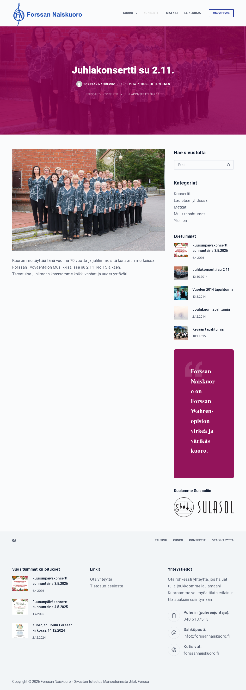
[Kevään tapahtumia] (181, 333)
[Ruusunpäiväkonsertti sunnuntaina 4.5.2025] (19, 607)
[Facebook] (14, 540)
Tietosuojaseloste (106, 586)
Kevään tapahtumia (208, 329)
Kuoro (128, 13)
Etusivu (161, 540)
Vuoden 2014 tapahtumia (212, 290)
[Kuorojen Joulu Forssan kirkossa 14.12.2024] (19, 630)
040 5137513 (196, 619)
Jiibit (132, 681)
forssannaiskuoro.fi (201, 653)
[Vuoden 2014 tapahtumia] (181, 293)
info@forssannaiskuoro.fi (207, 636)
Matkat (172, 13)
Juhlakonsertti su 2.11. (211, 270)
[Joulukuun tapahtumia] (181, 313)
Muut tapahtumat (189, 213)
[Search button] (229, 165)
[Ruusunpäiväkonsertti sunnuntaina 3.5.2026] (181, 250)
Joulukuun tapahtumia (211, 310)
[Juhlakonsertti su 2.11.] (181, 273)
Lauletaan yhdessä (191, 200)
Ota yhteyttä (221, 13)
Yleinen (164, 84)
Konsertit (151, 13)
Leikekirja (192, 13)
